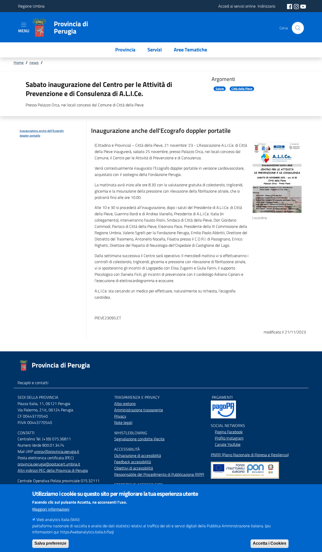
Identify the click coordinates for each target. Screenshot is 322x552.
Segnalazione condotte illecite (139, 439)
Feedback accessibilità (132, 462)
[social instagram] (297, 6)
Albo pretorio (125, 404)
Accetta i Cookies (269, 543)
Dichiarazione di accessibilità (137, 455)
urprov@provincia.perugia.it (56, 451)
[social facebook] (290, 6)
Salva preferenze (50, 543)
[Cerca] (298, 28)
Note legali (123, 422)
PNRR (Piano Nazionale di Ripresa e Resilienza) (250, 455)
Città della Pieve (241, 88)
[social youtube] (303, 6)
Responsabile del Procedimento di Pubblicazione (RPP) (159, 474)
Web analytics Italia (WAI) (57, 519)
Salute (220, 88)
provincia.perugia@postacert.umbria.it (49, 464)
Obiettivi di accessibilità (133, 468)
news (34, 62)
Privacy (120, 416)
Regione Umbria (31, 6)
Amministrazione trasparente (138, 410)
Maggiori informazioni (50, 509)
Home (19, 62)
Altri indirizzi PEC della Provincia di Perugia (53, 470)
